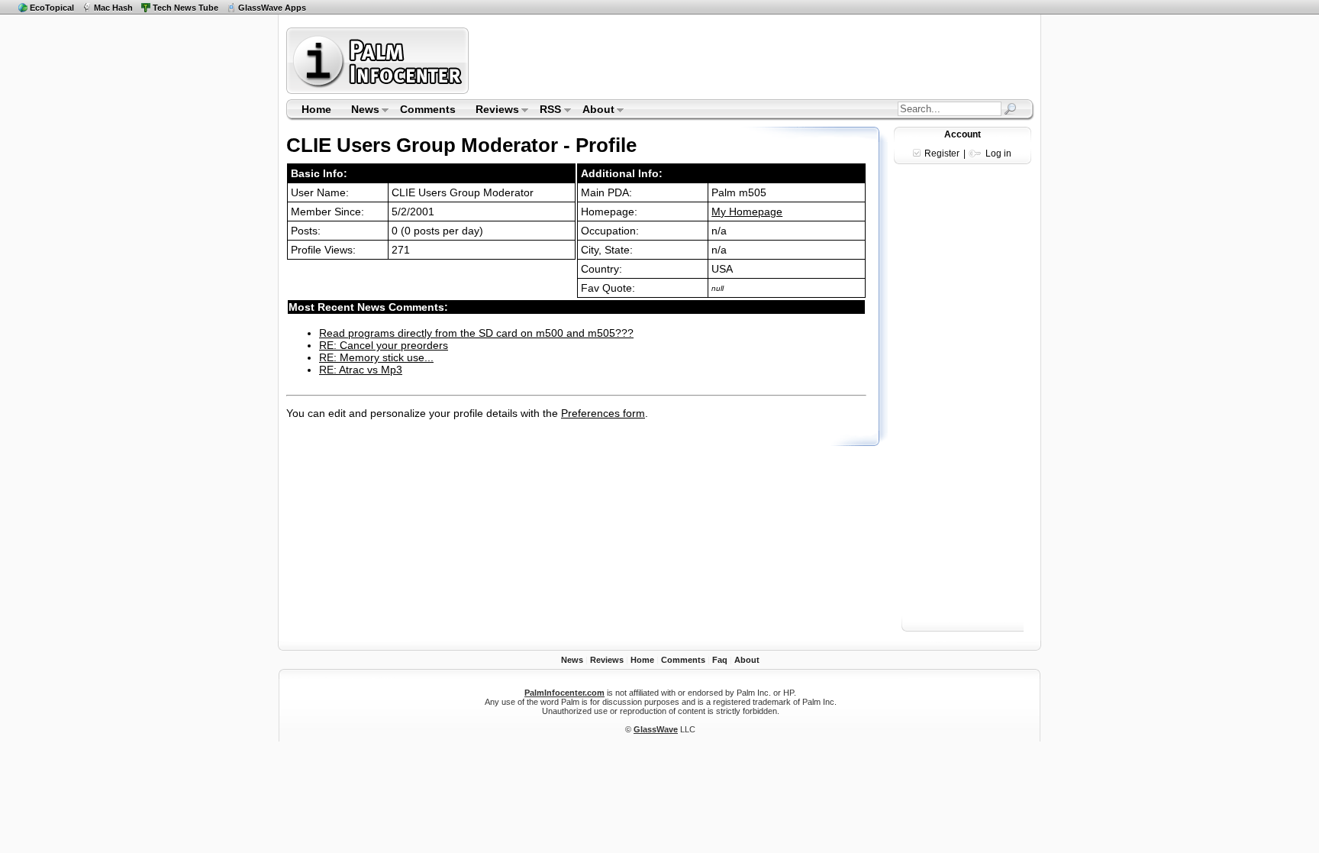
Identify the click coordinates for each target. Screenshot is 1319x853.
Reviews (492, 110)
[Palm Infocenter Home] (379, 90)
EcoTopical (52, 7)
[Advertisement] (753, 60)
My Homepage (746, 211)
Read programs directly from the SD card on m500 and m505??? (476, 333)
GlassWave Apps (272, 7)
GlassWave (656, 729)
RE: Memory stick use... (376, 357)
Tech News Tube (185, 7)
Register (941, 153)
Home (316, 109)
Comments (428, 109)
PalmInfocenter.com (564, 692)
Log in (998, 153)
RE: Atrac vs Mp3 (360, 369)
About (593, 110)
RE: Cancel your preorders (383, 345)
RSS (546, 110)
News (360, 110)
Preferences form (603, 413)
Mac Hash (113, 7)
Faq (719, 659)
